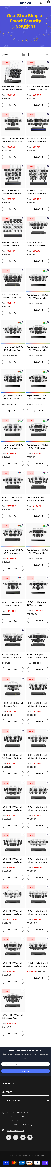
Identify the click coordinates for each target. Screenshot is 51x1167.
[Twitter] (15, 1137)
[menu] (2, 3)
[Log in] (41, 3)
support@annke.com (15, 1130)
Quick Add (13, 105)
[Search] (9, 3)
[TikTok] (30, 1137)
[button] (24, 54)
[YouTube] (23, 1137)
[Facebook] (8, 1137)
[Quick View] (23, 62)
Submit (25, 1071)
